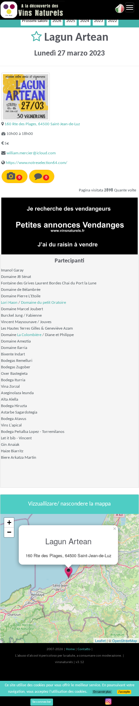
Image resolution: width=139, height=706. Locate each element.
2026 (56, 21)
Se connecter (41, 702)
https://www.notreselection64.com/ (36, 163)
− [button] (9, 532)
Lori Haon (9, 303)
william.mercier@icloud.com (31, 153)
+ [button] (9, 522)
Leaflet (100, 640)
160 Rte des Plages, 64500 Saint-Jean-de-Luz (42, 124)
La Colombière (29, 335)
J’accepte (124, 692)
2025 (70, 21)
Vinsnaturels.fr (32, 9)
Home (70, 649)
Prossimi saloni (35, 21)
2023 (98, 21)
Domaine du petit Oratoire (43, 303)
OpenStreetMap (124, 640)
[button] (37, 38)
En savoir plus (102, 692)
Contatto (84, 649)
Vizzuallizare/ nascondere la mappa (69, 504)
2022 (112, 21)
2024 (84, 21)
